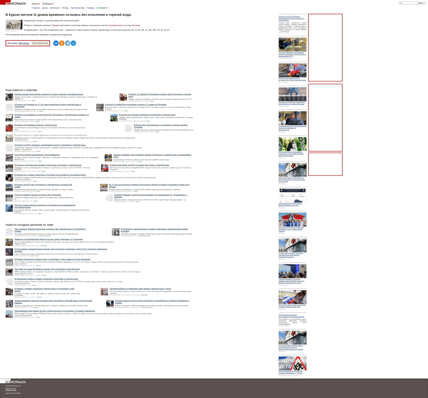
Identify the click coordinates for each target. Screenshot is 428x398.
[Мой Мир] (73, 43)
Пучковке (136, 25)
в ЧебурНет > (103, 8)
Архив (45, 8)
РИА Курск (23, 43)
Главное (36, 8)
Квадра (55, 25)
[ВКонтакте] (56, 43)
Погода (65, 8)
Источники (55, 8)
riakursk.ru (13, 31)
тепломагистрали (115, 25)
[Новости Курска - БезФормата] (13, 3)
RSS (18, 393)
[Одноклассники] (61, 43)
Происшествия (77, 8)
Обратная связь (11, 389)
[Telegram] (67, 43)
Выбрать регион (11, 390)
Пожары (90, 8)
